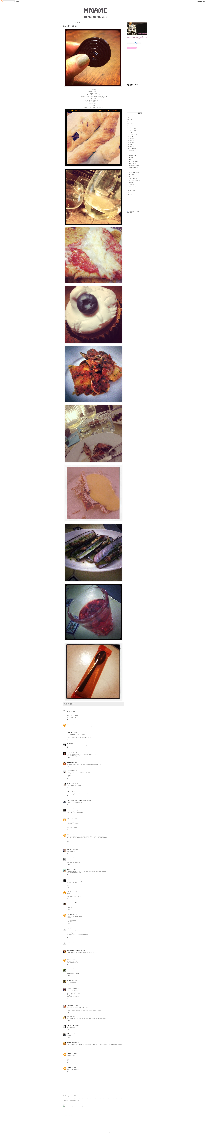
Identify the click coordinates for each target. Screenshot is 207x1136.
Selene (68, 869)
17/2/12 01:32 (75, 715)
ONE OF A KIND (132, 186)
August (131, 136)
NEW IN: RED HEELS (134, 165)
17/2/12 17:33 (74, 980)
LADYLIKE (131, 150)
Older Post (121, 1098)
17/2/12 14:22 (75, 928)
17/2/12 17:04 (73, 969)
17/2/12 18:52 (76, 989)
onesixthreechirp (70, 783)
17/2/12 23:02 (77, 1042)
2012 (129, 127)
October (131, 133)
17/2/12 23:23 (75, 1053)
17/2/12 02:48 (74, 752)
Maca (68, 1016)
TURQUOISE (132, 154)
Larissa (68, 752)
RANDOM (70, 705)
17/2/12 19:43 (72, 1016)
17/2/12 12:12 (81, 879)
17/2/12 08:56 (89, 800)
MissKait (69, 771)
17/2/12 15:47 (82, 950)
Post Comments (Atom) (74, 1100)
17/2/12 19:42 (75, 1005)
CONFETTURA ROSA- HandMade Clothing (76, 812)
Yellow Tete (69, 858)
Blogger (109, 1132)
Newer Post (66, 1098)
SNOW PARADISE (133, 178)
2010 (129, 195)
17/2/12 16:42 (74, 959)
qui (89, 837)
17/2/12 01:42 (74, 724)
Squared (69, 762)
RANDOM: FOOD (132, 169)
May (131, 142)
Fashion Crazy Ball (71, 843)
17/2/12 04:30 (74, 771)
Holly (68, 792)
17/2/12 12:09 (73, 869)
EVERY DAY (131, 171)
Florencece (69, 914)
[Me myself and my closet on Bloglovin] (134, 44)
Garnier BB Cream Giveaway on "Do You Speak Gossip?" (79, 737)
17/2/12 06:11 (77, 783)
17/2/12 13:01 (74, 914)
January (131, 190)
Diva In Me (69, 1005)
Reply (68, 719)
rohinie (68, 969)
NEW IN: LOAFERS (133, 161)
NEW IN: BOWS (132, 175)
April (131, 144)
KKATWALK (69, 849)
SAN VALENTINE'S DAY (134, 173)
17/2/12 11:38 (75, 858)
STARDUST (131, 177)
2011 (129, 193)
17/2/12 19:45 (77, 1025)
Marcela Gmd (70, 989)
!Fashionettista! (70, 1042)
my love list (69, 903)
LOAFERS (131, 159)
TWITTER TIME (132, 156)
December (132, 129)
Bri (67, 744)
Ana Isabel (69, 928)
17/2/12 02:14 (71, 744)
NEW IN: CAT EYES (133, 188)
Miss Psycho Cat (70, 1025)
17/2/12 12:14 (74, 892)
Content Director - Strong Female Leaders (76, 800)
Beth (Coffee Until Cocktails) (73, 950)
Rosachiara (69, 809)
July (131, 138)
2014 (129, 123)
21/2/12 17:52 (74, 1067)
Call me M (69, 732)
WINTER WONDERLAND (134, 180)
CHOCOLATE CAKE (133, 167)
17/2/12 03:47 (74, 762)
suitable (69, 980)
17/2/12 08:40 (72, 792)
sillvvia (68, 942)
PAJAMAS (131, 158)
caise (68, 1034)
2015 (129, 121)
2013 (129, 125)
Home (93, 1098)
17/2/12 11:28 (75, 849)
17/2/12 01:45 (75, 732)
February (132, 148)
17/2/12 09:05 (75, 809)
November (132, 131)
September (132, 135)
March (131, 146)
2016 (129, 119)
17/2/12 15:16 (73, 942)
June (131, 140)
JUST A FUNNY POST (133, 152)
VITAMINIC (131, 184)
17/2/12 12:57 (75, 903)
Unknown (69, 724)
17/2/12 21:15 (72, 1034)
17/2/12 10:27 (74, 819)
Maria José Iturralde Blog (72, 879)
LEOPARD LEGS (132, 163)
